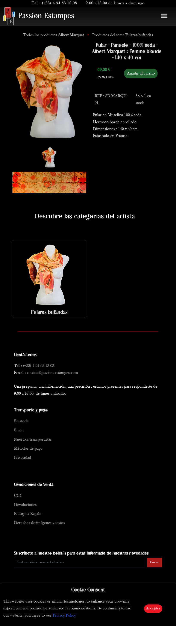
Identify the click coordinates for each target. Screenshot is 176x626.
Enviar (154, 562)
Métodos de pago (28, 449)
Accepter (153, 608)
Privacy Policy (64, 616)
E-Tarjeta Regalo (27, 514)
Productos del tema (122, 35)
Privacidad (22, 458)
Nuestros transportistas (33, 440)
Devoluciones (25, 505)
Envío (19, 430)
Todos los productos (53, 35)
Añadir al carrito (141, 73)
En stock (21, 421)
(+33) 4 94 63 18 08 (59, 3)
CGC (18, 496)
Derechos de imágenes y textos (39, 523)
